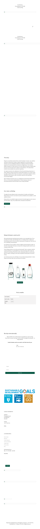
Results (12, 299)
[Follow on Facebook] (7, 430)
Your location (7, 296)
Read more (7, 203)
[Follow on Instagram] (5, 430)
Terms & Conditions (7, 441)
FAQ (4, 446)
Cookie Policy (6, 443)
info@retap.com (7, 427)
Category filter (6, 302)
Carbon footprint (7, 440)
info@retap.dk (20, 345)
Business (5, 438)
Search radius (7, 299)
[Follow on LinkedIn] (9, 430)
